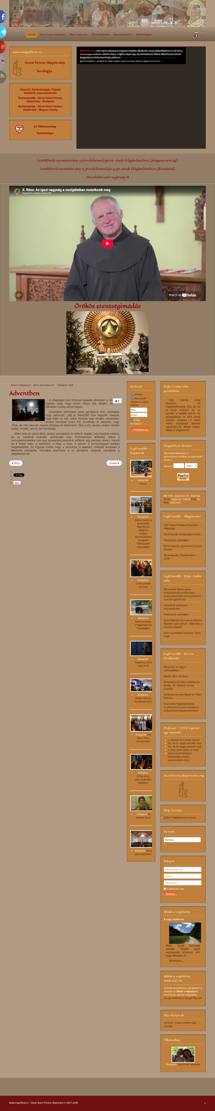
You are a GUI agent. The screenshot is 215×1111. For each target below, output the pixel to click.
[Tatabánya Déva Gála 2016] (141, 648)
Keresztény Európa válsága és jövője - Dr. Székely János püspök (182, 685)
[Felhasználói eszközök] (117, 400)
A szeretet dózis (143, 815)
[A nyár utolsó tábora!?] (142, 98)
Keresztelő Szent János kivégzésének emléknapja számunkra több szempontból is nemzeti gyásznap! (182, 594)
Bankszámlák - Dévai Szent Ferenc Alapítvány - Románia (40, 99)
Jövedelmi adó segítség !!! (107, 177)
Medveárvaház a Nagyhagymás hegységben (143, 625)
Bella (166, 502)
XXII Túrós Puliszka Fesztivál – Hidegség (181, 526)
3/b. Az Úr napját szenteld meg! (184, 743)
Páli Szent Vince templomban (144, 738)
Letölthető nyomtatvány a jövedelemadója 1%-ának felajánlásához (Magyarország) (107, 160)
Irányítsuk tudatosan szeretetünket (176, 606)
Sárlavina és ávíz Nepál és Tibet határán (182, 696)
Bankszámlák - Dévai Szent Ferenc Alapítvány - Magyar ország (40, 108)
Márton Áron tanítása (176, 676)
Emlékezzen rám (175, 888)
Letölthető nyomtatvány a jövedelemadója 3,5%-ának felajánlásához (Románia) (107, 168)
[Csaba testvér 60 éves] (141, 568)
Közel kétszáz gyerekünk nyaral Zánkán (182, 547)
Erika (194, 499)
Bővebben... (176, 960)
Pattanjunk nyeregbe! (176, 540)
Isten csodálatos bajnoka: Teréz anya (182, 634)
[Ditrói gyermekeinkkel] (141, 838)
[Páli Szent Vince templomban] (141, 722)
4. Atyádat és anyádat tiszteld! (184, 739)
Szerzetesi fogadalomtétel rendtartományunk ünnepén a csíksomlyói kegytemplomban (181, 707)
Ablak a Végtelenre (21, 385)
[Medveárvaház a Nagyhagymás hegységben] (141, 607)
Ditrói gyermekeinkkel (143, 852)
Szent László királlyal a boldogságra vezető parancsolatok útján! (180, 757)
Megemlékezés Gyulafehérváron (143, 699)
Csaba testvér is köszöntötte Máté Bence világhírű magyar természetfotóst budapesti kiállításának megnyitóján (143, 533)
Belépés (170, 893)
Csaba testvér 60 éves (143, 585)
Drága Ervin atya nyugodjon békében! (143, 779)
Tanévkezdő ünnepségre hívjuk (182, 534)
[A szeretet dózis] (141, 803)
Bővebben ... (87, 50)
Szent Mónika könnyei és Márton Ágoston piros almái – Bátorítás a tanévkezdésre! (183, 623)
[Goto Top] (205, 1102)
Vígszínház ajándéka (189, 1064)
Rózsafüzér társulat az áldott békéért (139, 402)
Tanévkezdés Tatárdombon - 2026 (180, 556)
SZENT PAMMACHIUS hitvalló (180, 817)
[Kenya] (141, 468)
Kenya (143, 483)
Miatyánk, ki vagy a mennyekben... (175, 668)
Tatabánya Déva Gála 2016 (143, 664)
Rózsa (167, 499)
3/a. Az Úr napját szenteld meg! (184, 746)
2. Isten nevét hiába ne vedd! (183, 750)
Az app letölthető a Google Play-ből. (183, 998)
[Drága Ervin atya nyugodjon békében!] (141, 761)
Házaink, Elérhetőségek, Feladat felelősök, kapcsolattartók (40, 91)
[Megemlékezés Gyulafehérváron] (141, 684)
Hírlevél (138, 394)
